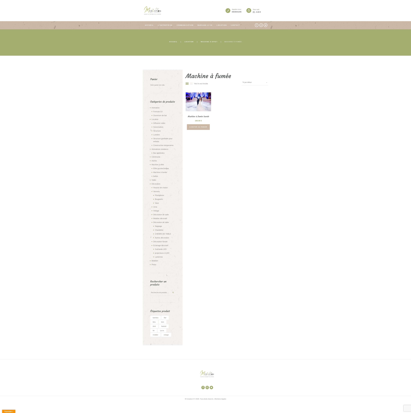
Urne (155, 207)
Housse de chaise (160, 188)
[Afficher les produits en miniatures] (187, 83)
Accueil (173, 42)
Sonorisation (158, 127)
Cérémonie (156, 157)
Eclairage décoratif (160, 245)
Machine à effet (209, 42)
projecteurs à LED (162, 253)
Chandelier (159, 230)
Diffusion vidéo (159, 123)
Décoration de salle (161, 215)
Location (189, 42)
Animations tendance (160, 149)
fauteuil (163, 326)
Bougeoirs (159, 199)
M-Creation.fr (189, 399)
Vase (157, 203)
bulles (155, 176)
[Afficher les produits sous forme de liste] (191, 83)
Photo (154, 265)
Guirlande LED (161, 249)
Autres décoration (162, 238)
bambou (155, 318)
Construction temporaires (163, 145)
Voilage (156, 211)
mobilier (155, 335)
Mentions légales (220, 399)
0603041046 (236, 12)
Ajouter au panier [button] (198, 127)
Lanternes (159, 257)
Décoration (156, 184)
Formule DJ (158, 112)
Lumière (156, 135)
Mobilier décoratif (160, 218)
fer (154, 330)
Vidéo (154, 180)
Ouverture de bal (160, 115)
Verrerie (156, 191)
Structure (157, 131)
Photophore (159, 195)
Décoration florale (160, 242)
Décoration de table (161, 222)
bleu (154, 322)
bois (162, 322)
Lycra (162, 330)
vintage (166, 335)
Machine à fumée (160, 172)
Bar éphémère (159, 153)
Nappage (158, 226)
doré (154, 326)
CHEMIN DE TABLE (163, 234)
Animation (155, 108)
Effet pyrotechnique (161, 168)
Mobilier (155, 261)
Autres (154, 161)
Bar (165, 318)
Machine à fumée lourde (198, 116)
